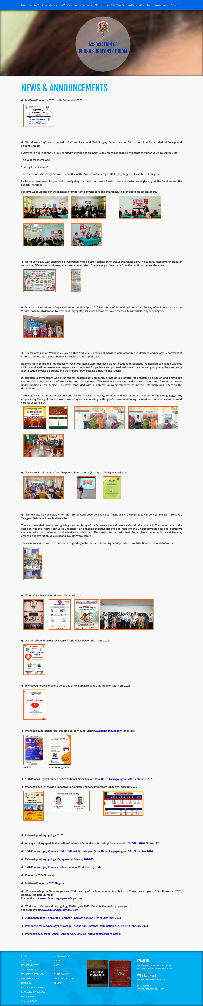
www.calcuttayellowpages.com (151, 988)
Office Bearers (101, 5)
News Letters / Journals (33, 992)
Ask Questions (161, 5)
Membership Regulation (33, 974)
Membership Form (30, 978)
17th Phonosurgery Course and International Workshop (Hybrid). (63, 867)
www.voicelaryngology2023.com (59, 909)
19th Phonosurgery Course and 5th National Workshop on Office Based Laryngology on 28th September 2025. (89, 779)
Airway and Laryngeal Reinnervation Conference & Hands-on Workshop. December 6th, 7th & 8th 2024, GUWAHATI (92, 843)
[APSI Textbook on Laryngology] (97, 986)
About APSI (34, 5)
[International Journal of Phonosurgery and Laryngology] (120, 986)
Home (24, 5)
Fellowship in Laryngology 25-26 (44, 835)
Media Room (86, 5)
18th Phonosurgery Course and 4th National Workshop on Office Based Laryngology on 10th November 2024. (89, 851)
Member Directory (50, 5)
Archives (132, 5)
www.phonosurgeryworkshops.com (61, 898)
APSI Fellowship (29, 1000)
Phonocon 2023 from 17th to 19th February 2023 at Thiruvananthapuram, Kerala (73, 933)
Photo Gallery (61, 974)
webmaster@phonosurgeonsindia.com (154, 968)
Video (141, 5)
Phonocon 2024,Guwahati (40, 875)
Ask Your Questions (64, 978)
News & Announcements (33, 987)
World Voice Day (118, 5)
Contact (174, 5)
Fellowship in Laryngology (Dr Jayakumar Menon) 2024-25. (59, 859)
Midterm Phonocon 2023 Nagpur (44, 883)
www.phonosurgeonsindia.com (151, 979)
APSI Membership (69, 5)
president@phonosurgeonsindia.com (154, 965)
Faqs (149, 5)
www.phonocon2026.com (107, 730)
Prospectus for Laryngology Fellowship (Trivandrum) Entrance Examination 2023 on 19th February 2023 (86, 926)
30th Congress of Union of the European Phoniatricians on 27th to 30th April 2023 (73, 918)
